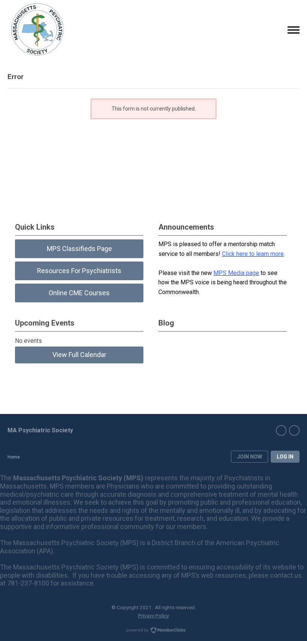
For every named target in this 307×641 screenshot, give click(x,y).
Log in (285, 457)
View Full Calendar (79, 355)
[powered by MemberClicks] (153, 631)
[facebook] (281, 430)
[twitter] (294, 430)
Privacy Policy (153, 616)
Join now (249, 457)
